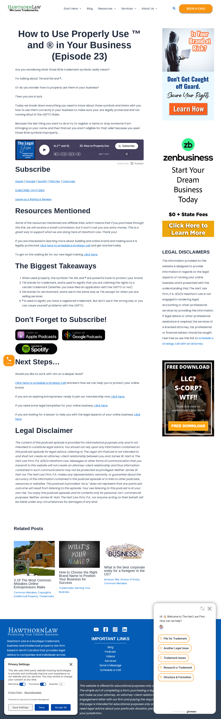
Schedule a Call (110, 670)
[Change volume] (78, 154)
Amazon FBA (111, 579)
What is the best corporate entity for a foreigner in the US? (124, 570)
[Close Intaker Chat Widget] (209, 608)
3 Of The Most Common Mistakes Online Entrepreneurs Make (32, 583)
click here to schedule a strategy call (65, 246)
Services (110, 661)
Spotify (42, 181)
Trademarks (46, 596)
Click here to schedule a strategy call (40, 383)
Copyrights (44, 592)
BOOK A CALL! (196, 9)
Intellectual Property (26, 596)
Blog (110, 647)
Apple (19, 181)
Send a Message (110, 665)
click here (90, 254)
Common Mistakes (25, 592)
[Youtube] (96, 629)
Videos (110, 656)
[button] (79, 9)
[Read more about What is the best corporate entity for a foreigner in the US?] (124, 552)
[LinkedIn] (124, 629)
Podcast (110, 652)
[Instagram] (115, 629)
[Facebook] (105, 629)
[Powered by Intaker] (191, 712)
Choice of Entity (130, 579)
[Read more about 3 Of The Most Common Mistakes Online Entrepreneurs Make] (34, 558)
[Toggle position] (202, 608)
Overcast (69, 181)
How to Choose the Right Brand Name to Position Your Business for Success (78, 577)
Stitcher (54, 181)
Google (30, 181)
